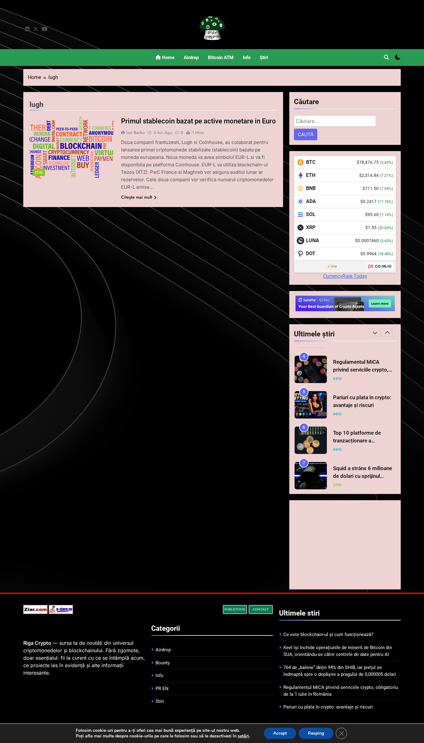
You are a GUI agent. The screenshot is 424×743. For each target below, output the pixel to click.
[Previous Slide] (375, 333)
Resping (316, 733)
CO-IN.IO (383, 266)
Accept (280, 733)
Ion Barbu (135, 132)
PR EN (162, 688)
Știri (264, 57)
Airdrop (191, 57)
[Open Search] (386, 57)
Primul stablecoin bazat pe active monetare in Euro (198, 121)
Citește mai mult (136, 197)
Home (167, 57)
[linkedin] (27, 29)
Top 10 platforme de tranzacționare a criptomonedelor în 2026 (362, 436)
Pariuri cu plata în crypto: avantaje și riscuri (328, 707)
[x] (35, 29)
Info (246, 57)
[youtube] (44, 29)
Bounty (163, 663)
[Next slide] (387, 333)
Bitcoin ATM (220, 57)
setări (243, 736)
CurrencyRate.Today (345, 276)
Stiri (39, 172)
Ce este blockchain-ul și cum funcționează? (328, 634)
